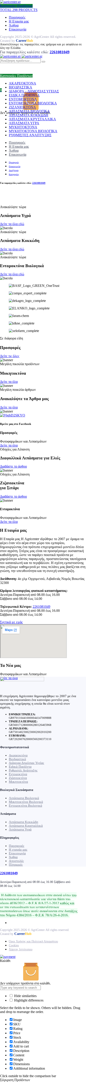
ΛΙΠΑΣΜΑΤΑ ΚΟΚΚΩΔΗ (28, 115)
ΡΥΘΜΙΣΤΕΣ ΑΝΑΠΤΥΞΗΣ (30, 135)
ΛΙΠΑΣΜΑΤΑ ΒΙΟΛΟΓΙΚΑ (29, 111)
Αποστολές (16, 861)
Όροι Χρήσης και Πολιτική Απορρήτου (33, 941)
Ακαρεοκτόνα (18, 755)
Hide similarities (25, 996)
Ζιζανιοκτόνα (18, 778)
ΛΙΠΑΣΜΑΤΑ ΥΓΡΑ (24, 123)
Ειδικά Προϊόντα (20, 766)
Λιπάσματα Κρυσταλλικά (26, 825)
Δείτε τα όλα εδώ (12, 224)
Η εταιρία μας (18, 849)
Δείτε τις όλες (9, 356)
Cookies (14, 945)
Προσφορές (17, 17)
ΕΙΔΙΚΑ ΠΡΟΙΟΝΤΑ (24, 95)
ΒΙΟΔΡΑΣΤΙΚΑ (20, 87)
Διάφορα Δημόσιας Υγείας (26, 763)
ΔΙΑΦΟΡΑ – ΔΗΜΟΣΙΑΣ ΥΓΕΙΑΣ (34, 91)
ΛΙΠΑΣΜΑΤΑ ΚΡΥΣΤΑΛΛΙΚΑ (32, 119)
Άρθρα (14, 25)
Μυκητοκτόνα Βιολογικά (26, 802)
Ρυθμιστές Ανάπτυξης (23, 770)
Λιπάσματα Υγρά (20, 829)
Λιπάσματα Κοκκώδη (23, 822)
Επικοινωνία (17, 29)
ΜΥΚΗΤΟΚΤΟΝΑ (23, 127)
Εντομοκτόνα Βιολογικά (25, 805)
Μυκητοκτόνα (18, 781)
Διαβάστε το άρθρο (13, 466)
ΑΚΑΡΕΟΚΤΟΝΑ (22, 83)
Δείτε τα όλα (9, 382)
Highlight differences (28, 1000)
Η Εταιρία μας (19, 21)
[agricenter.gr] (10, 2)
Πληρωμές (16, 864)
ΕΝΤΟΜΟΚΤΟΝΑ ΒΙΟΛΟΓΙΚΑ (33, 103)
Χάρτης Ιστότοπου (20, 949)
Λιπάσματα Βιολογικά (24, 798)
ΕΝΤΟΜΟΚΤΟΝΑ (23, 99)
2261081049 (41, 606)
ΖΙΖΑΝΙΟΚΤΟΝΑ (22, 107)
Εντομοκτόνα (18, 774)
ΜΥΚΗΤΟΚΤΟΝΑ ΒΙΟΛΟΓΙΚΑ (33, 131)
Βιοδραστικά (17, 759)
